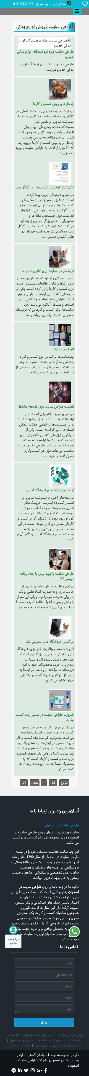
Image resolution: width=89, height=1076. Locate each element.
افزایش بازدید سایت (19, 1045)
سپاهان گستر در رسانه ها (50, 1040)
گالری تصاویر (41, 1045)
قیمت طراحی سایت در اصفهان (38, 1035)
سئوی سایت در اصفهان (21, 1040)
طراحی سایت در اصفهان (62, 825)
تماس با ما (13, 1035)
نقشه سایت (75, 1040)
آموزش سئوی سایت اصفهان (66, 1045)
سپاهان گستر (37, 1054)
